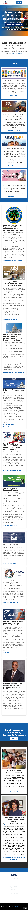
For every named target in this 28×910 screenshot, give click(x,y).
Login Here (14, 738)
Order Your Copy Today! (9, 563)
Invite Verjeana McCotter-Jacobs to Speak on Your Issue (14, 858)
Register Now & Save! (13, 130)
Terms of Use (14, 901)
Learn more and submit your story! (12, 470)
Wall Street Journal (9, 825)
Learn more (17, 906)
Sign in (19, 2)
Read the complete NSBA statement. (13, 260)
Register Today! (13, 95)
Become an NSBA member (14, 24)
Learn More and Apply (9, 525)
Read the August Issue (9, 319)
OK (26, 908)
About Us (14, 899)
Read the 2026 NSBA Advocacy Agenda (11, 425)
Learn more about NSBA (18, 53)
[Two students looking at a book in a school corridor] (14, 614)
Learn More (6, 652)
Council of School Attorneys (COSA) (14, 115)
